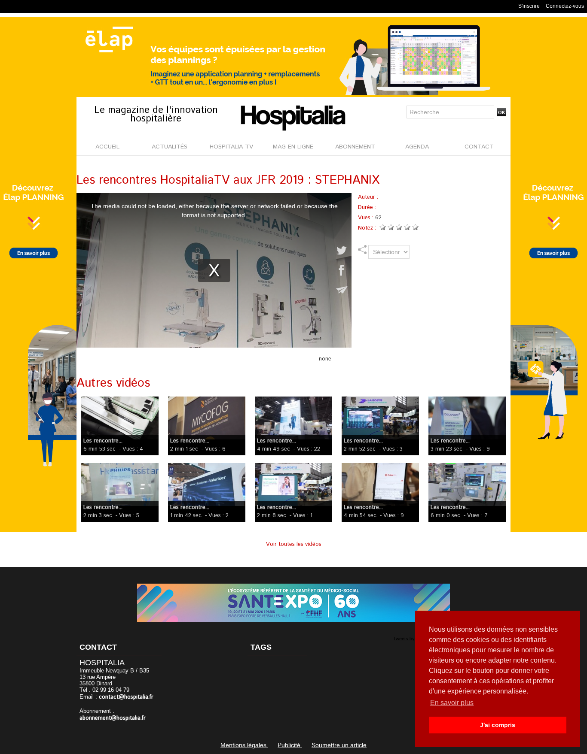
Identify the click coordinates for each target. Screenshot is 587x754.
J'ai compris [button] (497, 724)
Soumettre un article (339, 745)
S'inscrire (529, 6)
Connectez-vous (565, 6)
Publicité (290, 745)
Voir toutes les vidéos (293, 544)
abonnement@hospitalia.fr (112, 718)
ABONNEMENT (355, 146)
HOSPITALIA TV (231, 146)
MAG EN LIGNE (293, 146)
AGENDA (417, 146)
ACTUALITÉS (169, 146)
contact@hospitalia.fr (126, 697)
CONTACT (479, 146)
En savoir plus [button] (452, 702)
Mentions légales (244, 745)
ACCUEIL (107, 146)
